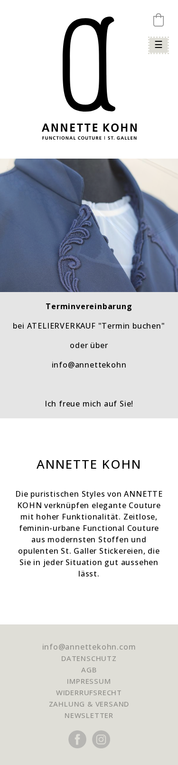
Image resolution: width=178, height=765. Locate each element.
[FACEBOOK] (77, 757)
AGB (88, 669)
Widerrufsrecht (89, 692)
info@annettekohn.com (89, 647)
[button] (158, 20)
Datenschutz (89, 658)
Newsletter (89, 715)
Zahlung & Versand (89, 703)
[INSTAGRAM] (101, 757)
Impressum (89, 681)
